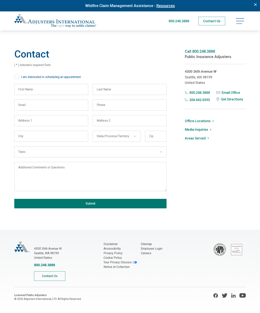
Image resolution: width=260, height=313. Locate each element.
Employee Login (151, 248)
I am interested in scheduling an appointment (51, 77)
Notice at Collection (117, 267)
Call (200, 51)
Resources (165, 5)
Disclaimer (111, 244)
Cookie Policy (113, 258)
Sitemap (146, 244)
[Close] (255, 4)
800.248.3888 (179, 21)
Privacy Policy (113, 253)
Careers (146, 253)
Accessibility (112, 248)
